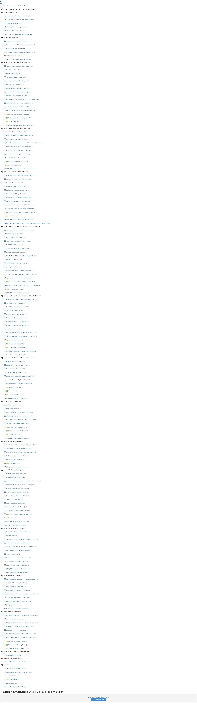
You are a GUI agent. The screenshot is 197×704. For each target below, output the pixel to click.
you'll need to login (104, 697)
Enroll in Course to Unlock (98, 699)
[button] (1, 1)
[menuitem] (1, 3)
